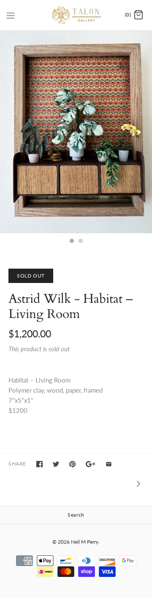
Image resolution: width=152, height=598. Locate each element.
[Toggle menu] (10, 14)
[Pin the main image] (72, 464)
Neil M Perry (84, 542)
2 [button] (80, 241)
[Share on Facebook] (39, 464)
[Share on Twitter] (56, 464)
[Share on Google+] (90, 464)
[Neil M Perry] (76, 15)
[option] (76, 132)
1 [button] (71, 241)
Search (76, 515)
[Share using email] (109, 464)
